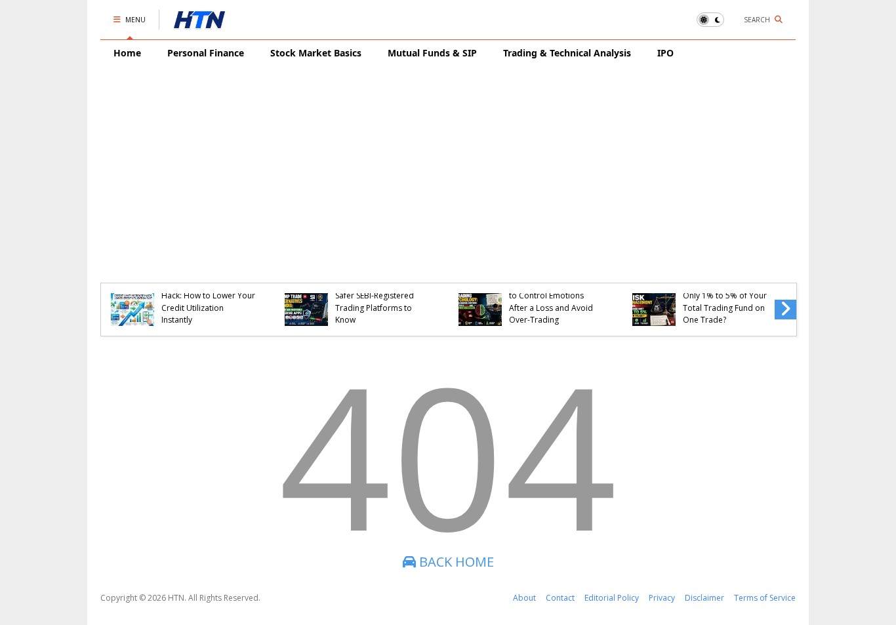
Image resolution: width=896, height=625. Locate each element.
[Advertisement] (448, 164)
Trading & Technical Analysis (567, 53)
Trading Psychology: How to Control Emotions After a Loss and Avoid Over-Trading (556, 301)
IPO (665, 53)
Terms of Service (765, 597)
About (524, 597)
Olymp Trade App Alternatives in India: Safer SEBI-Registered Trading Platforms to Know (374, 295)
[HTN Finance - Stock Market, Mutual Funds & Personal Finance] (199, 23)
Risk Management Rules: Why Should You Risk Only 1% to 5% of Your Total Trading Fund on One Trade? (727, 295)
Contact (560, 597)
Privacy (662, 597)
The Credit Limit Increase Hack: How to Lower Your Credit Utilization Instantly (208, 301)
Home (127, 53)
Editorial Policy (611, 597)
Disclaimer (704, 597)
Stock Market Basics (315, 53)
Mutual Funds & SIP (432, 53)
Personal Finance (205, 53)
